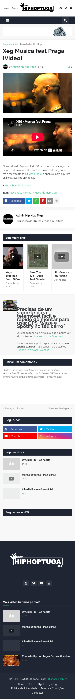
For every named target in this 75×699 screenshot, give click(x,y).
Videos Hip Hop (42, 192)
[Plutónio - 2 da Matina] (62, 256)
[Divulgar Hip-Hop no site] (11, 464)
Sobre (15, 8)
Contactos (37, 692)
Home (6, 8)
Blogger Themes (57, 679)
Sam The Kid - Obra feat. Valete (37, 276)
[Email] (50, 201)
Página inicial (10, 44)
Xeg (54, 192)
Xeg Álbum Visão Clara (18, 185)
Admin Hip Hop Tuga (29, 215)
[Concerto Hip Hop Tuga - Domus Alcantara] (11, 660)
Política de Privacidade (24, 688)
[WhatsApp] (36, 201)
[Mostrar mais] (56, 201)
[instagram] (49, 583)
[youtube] (71, 8)
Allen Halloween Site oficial (37, 489)
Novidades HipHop (31, 44)
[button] (7, 20)
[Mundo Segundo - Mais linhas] (11, 478)
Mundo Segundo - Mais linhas (39, 474)
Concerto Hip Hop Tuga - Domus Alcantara (46, 656)
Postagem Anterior (15, 408)
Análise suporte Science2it (48, 336)
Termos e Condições (52, 688)
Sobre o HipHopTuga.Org (42, 684)
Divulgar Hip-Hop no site (36, 460)
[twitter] (66, 8)
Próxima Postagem (59, 408)
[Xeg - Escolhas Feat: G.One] (13, 256)
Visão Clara (35, 174)
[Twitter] (29, 201)
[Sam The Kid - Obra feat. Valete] (37, 256)
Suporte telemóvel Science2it (33, 350)
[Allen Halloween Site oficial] (11, 493)
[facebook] (60, 8)
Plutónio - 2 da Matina (61, 274)
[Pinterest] (43, 201)
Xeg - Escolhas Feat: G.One (13, 276)
